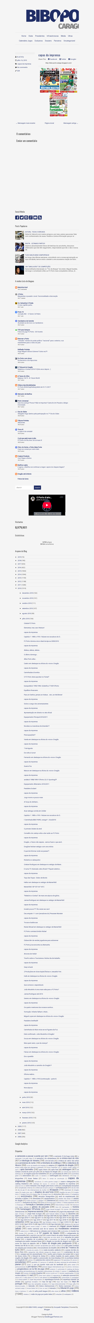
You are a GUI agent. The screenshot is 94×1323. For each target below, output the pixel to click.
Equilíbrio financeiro (31, 690)
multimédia (64, 1231)
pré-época (32, 1267)
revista (26, 1273)
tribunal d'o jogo (67, 1288)
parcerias (67, 1260)
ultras (63, 1291)
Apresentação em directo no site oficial (38, 713)
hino (56, 1207)
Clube (31, 36)
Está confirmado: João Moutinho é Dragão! (39, 1034)
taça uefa (72, 1284)
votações (59, 1294)
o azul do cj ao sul (35, 1235)
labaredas (71, 1214)
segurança (56, 1275)
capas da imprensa (24, 64)
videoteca (26, 1294)
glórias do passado (40, 1207)
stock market (22, 1279)
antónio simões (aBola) (70, 1167)
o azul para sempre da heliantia (26, 1237)
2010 (19, 588)
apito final (54, 1170)
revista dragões (36, 1273)
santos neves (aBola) (44, 1275)
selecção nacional (69, 1275)
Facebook (53, 59)
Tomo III (20, 429)
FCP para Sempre (24, 330)
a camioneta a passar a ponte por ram (31, 1156)
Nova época (28, 1088)
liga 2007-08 (51, 1216)
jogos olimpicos (19, 1214)
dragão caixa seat (27, 1192)
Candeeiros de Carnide (26, 321)
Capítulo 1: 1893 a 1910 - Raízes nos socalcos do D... (42, 637)
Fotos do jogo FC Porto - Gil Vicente (30, 332)
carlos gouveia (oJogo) (51, 1181)
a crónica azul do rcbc (69, 1158)
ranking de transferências (26, 1271)
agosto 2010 (26, 613)
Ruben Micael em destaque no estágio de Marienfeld (42, 927)
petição (51, 1262)
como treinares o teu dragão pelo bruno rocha (42, 1186)
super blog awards (36, 1279)
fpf (68, 1205)
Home (24, 36)
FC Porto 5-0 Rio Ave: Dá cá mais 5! (30, 440)
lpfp (19, 1226)
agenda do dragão (66, 1165)
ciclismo (53, 1184)
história (76, 1207)
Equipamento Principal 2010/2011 (36, 717)
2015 (19, 571)
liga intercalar (56, 1224)
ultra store (54, 1291)
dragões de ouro (64, 1192)
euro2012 (18, 1202)
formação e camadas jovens (38, 1205)
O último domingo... (31, 655)
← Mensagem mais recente (25, 123)
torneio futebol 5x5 (32, 1288)
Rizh (50, 1314)
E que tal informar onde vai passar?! (36, 851)
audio (36, 1176)
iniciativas (52, 1212)
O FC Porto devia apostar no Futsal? (36, 677)
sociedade (54, 1277)
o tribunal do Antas (38, 1256)
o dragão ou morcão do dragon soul (58, 1241)
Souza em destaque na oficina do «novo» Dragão (41, 1038)
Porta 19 (21, 312)
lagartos (18, 1216)
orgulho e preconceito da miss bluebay (46, 1258)
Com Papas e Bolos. (25, 458)
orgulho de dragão (22, 1258)
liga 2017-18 (51, 1220)
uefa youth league (41, 1291)
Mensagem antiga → (71, 123)
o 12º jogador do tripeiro (48, 1233)
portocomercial (20, 1267)
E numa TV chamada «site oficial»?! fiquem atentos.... (42, 869)
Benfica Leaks (23, 465)
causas (45, 1184)
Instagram (26, 217)
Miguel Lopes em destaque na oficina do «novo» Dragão (44, 1016)
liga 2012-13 (51, 1218)
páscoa (75, 1260)
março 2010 (26, 1112)
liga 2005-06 (28, 1216)
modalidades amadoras (69, 1229)
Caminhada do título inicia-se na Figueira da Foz (41, 1030)
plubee (29, 1264)
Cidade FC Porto (29, 623)
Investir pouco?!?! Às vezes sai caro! (37, 909)
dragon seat (36, 1194)
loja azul (76, 1224)
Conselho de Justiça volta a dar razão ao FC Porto (41, 833)
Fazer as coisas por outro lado (28, 449)
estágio (40, 1200)
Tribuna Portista (23, 420)
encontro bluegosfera (46, 1196)
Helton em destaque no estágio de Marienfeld (40, 882)
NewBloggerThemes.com (54, 1317)
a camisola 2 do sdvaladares (45, 1158)
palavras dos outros (43, 1260)
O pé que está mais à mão (27, 438)
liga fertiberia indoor (50, 1222)
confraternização (62, 1188)
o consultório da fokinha (57, 1239)
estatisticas (51, 1200)
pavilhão (34, 1262)
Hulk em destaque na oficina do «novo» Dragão (40, 976)
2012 (19, 581)
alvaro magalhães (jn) (53, 1167)
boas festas (32, 1178)
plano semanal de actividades (67, 1262)
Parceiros (57, 41)
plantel (18, 1264)
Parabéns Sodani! (30, 788)
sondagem (75, 1277)
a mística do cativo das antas (68, 1161)
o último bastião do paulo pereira (62, 1256)
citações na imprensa (67, 1184)
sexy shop (27, 1277)
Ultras (70, 36)
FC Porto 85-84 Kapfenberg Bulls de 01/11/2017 (34, 387)
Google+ (73, 59)
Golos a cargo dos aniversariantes (36, 704)
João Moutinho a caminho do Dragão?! (38, 1065)
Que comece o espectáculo (33, 985)
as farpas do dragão (50, 1172)
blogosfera (19, 1178)
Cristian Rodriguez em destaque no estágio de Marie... (43, 864)
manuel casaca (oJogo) (33, 1226)
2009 (19, 1126)
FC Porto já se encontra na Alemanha (37, 945)
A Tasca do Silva (23, 376)
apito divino (43, 1170)
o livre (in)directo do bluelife (46, 1248)
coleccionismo (19, 1186)
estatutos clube (63, 1200)
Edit (18, 71)
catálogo (36, 1184)
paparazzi (57, 1260)
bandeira (44, 1176)
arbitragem (66, 1169)
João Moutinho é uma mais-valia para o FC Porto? (41, 989)
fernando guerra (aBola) (54, 1202)
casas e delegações (68, 1181)
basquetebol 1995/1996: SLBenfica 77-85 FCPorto (41, 686)
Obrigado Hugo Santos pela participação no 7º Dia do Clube (38, 414)
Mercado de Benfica (25, 394)
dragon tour (47, 1194)
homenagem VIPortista (30, 1209)
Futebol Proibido (23, 456)
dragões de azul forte (44, 1192)
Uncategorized (69, 41)
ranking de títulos (73, 1269)
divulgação (54, 1190)
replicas (64, 1271)
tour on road (43, 1288)
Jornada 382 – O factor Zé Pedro (29, 314)
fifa (78, 1202)
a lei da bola (49, 1161)
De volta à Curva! (30, 753)
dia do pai (21, 1190)
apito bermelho (26, 1169)
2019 (19, 557)
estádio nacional (31, 1200)
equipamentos (49, 1198)
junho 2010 (26, 1097)
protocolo (52, 1269)
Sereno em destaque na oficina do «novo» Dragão (41, 998)
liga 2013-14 (63, 1218)
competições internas (25, 1188)
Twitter (63, 59)
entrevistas (37, 1198)
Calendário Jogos (25, 41)
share (36, 1277)
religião (57, 1271)
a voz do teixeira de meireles (36, 1165)
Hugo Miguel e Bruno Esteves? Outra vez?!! (32, 351)
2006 (19, 1137)
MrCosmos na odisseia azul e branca (43, 1231)
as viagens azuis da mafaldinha (35, 1174)
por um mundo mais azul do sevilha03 (48, 1264)
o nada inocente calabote (51, 1250)
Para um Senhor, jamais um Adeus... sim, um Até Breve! (43, 695)
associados (27, 1176)
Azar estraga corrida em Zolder (35, 811)
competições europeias (70, 1186)
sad (31, 1275)
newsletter (31, 1233)
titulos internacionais (46, 1286)
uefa (30, 1291)
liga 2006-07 (39, 1216)
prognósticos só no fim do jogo (30, 1269)
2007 (19, 1133)
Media (63, 36)
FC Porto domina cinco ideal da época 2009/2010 (41, 641)
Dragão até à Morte (24, 474)
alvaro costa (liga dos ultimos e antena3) (29, 1167)
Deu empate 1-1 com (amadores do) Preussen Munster (43, 913)
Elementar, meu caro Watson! (34, 628)
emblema (67, 1194)
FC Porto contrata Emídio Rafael (35, 931)
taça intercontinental (58, 1284)
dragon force (25, 1194)
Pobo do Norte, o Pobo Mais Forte (30, 447)
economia (57, 1194)
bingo (74, 1176)
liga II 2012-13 (65, 1222)
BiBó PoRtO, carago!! (36, 1307)
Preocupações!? (29, 735)
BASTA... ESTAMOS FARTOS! (35, 243)
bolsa (44, 1178)
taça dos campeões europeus (38, 1284)
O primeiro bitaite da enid (33, 829)
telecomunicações (20, 1286)
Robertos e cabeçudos (32, 860)
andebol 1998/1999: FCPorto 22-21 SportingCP (40, 780)
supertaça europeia (31, 1282)
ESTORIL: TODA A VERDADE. (35, 232)
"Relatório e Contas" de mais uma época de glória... (42, 896)
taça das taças (62, 1282)
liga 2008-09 (63, 1216)
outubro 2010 (27, 603)
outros (30, 1260)
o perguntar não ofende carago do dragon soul (43, 1252)
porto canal (71, 1264)
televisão (32, 1286)
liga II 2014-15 (29, 1224)
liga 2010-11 (25, 1218)
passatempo (20, 1262)
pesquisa (43, 1262)
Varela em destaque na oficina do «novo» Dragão (41, 739)
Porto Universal (23, 401)
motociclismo (24, 1231)
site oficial (43, 1277)
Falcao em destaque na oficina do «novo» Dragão (41, 1052)
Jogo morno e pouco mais (33, 797)
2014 (19, 574)
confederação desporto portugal (44, 1188)
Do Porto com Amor (25, 358)
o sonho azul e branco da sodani (58, 1254)
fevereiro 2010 (27, 1118)
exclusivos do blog (29, 1202)
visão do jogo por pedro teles (41, 1294)
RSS (40, 217)
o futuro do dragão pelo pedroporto (56, 1243)
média (44, 1226)
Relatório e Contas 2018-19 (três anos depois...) (34, 369)
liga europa (34, 1222)
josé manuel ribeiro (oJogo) (55, 1214)
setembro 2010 (27, 608)
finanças (20, 1205)
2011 (19, 585)
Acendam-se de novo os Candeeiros (30, 323)
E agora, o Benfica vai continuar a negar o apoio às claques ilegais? (41, 467)
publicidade (61, 1269)
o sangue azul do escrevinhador (30, 1254)
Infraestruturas (53, 36)
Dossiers (48, 41)
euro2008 (73, 1200)
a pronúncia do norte (26, 1163)
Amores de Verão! (30, 954)
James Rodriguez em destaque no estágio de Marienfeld (44, 900)
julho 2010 (25, 619)
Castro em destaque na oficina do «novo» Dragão (41, 663)
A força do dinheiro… (31, 802)
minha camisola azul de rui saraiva (41, 1229)
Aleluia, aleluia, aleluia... (32, 650)
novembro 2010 (27, 598)
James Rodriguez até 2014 (33, 994)
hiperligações (65, 1207)
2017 (19, 564)
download (67, 1190)
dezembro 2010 (27, 593)
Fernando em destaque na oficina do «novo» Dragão (42, 757)
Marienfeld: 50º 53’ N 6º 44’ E (34, 887)
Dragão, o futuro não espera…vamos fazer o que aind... (43, 842)
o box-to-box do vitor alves (51, 1237)
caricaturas (38, 1181)
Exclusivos (39, 41)
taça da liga (46, 1282)
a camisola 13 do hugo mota (63, 1156)
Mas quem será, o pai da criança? (36, 1043)
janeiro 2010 (26, 1123)
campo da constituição (57, 1178)
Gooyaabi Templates (61, 1307)
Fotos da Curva (23, 479)
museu (21, 1233)
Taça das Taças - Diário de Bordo (35, 878)
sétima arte (18, 1277)
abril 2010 (25, 1107)
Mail (35, 217)
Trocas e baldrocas (31, 922)
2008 (19, 1130)
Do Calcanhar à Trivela (25, 303)
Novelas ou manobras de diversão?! (36, 726)
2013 (19, 578)
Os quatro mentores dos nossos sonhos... (39, 1007)
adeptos (51, 1165)
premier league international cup (53, 1267)
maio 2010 (25, 1102)
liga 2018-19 (63, 1220)
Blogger (47, 1309)
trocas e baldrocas (20, 1291)
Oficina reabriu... (29, 1074)
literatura (67, 1224)
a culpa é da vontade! (25, 431)
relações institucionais (45, 1271)
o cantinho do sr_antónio (34, 1239)
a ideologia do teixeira (29, 1161)
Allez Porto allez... (30, 659)
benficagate (54, 1176)
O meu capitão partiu (25, 305)
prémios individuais (73, 1267)
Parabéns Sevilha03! (31, 1021)
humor (66, 1209)
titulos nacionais (65, 1286)
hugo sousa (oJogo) (53, 1209)
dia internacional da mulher (37, 1190)
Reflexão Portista (24, 349)
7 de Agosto (28, 748)
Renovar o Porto (23, 339)
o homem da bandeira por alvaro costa (47, 1246)
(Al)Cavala (21, 422)
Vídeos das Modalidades (27, 385)
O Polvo (20, 294)
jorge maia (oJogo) (35, 1214)
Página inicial (49, 123)
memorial (52, 1226)
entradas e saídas (21, 1198)
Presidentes (40, 36)
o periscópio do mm (71, 1252)
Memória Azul (23, 287)
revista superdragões (67, 1273)
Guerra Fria (28, 766)
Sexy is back (28, 967)
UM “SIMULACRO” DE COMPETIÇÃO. (38, 267)
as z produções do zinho (59, 1174)
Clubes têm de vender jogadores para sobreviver (41, 940)
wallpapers (67, 1294)
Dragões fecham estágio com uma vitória (38, 847)
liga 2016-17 (38, 1220)
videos (75, 1290)
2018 (19, 560)
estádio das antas (64, 1198)
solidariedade (65, 1277)
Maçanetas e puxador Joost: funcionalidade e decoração (38, 296)
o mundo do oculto (32, 1250)
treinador (53, 1288)
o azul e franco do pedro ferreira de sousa (61, 1235)
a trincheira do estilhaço (51, 1163)
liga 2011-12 (39, 1218)
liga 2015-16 (25, 1220)
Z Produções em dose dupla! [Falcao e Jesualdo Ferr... (43, 972)
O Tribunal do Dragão (25, 367)
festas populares (69, 1202)
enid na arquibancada (67, 1196)
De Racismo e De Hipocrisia (27, 360)
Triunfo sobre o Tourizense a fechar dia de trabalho (42, 958)
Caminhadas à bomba (32, 672)
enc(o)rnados (26, 1196)
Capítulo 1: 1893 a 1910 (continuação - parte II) (40, 1079)
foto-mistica (60, 1205)
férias (43, 1202)
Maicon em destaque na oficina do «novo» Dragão (41, 771)
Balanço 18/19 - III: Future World (29, 378)
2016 (19, 567)
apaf (16, 1170)
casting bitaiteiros (22, 1184)
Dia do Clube (22, 412)
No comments (22, 67)
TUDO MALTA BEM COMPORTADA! (37, 255)
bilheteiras (65, 1176)
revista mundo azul (51, 1273)
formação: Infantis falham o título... (36, 1012)
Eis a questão (29, 1056)
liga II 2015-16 (43, 1224)
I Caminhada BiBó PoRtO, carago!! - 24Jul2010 (40, 820)
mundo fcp (75, 1231)
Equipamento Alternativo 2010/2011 (36, 784)
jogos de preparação (67, 1212)
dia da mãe (75, 1188)
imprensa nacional (35, 1211)
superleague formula (52, 1279)
